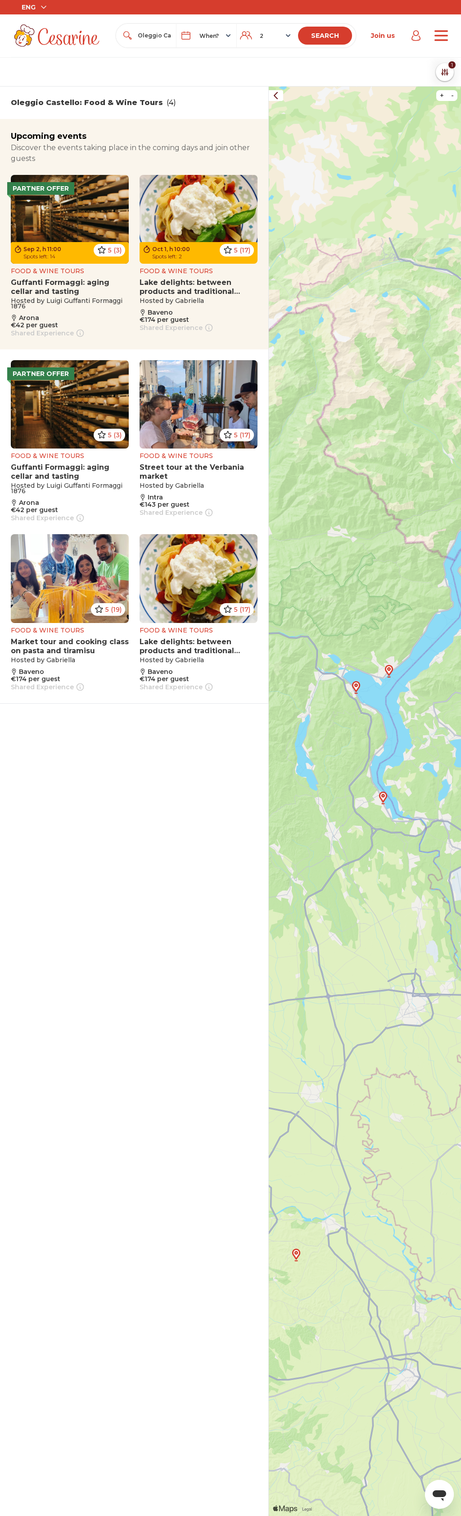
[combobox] (154, 35)
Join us (383, 35)
